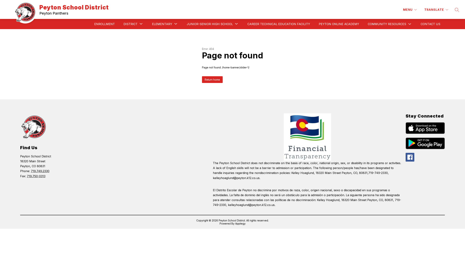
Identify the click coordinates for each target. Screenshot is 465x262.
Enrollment (104, 24)
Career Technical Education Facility (278, 24)
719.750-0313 (36, 176)
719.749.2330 (40, 171)
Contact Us (430, 24)
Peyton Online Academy (339, 24)
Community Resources (387, 24)
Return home (212, 79)
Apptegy (240, 223)
